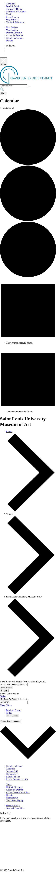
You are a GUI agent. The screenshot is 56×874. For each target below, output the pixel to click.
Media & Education (15, 22)
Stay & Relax (12, 19)
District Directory (14, 32)
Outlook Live (12, 774)
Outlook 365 (12, 771)
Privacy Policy (13, 805)
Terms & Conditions (15, 808)
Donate (9, 40)
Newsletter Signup (14, 800)
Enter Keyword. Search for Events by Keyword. (23, 681)
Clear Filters (5, 705)
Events (9, 431)
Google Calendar (14, 766)
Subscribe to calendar (10, 721)
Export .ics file (13, 776)
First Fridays (12, 27)
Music (9, 14)
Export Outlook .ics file (17, 779)
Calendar (10, 3)
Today (3, 696)
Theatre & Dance (14, 9)
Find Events (6, 688)
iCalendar (10, 768)
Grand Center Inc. (14, 38)
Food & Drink (12, 6)
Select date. (23, 699)
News (8, 784)
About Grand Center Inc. (18, 792)
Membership (12, 30)
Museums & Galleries (16, 11)
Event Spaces (12, 17)
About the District (14, 35)
